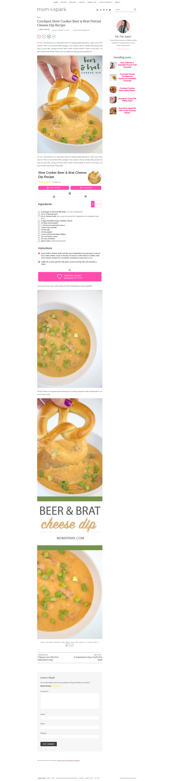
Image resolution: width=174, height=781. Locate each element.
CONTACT (81, 778)
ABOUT (53, 778)
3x (99, 204)
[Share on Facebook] (44, 36)
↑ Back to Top (41, 778)
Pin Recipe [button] (87, 188)
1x (93, 204)
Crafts (82, 2)
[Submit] (135, 9)
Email (42, 724)
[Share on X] (49, 36)
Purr (135, 778)
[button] (39, 182)
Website (43, 733)
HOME (48, 778)
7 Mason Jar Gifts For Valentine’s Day (48, 657)
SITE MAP (97, 778)
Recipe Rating (45, 686)
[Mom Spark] (51, 9)
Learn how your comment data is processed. (68, 760)
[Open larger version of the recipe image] (94, 177)
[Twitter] (109, 10)
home (56, 2)
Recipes (73, 2)
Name (43, 714)
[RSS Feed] (97, 10)
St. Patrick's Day (90, 642)
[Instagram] (100, 10)
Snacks (81, 642)
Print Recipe (54, 188)
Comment (44, 691)
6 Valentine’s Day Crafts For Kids (88, 657)
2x (96, 204)
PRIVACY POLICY (89, 778)
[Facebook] (107, 10)
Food (76, 642)
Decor (64, 2)
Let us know (68, 278)
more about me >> (123, 49)
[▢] (39, 212)
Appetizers (49, 642)
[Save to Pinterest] (39, 36)
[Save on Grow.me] (59, 36)
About (117, 2)
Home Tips (92, 2)
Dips (72, 642)
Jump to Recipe (45, 29)
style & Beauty (105, 2)
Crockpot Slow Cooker (62, 642)
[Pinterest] (104, 10)
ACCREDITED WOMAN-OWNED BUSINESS (67, 778)
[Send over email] (54, 36)
